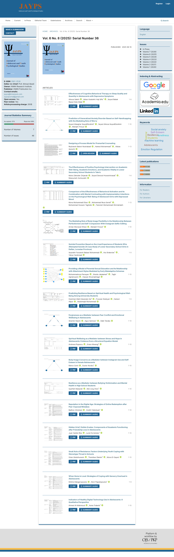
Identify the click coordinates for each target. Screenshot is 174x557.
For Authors (144, 194)
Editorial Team (41, 20)
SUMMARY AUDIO (90, 106)
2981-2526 (16, 81)
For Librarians (145, 198)
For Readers (144, 190)
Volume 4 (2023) (149, 59)
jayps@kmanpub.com (13, 94)
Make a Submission (15, 29)
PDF (74, 106)
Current (17, 20)
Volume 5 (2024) (149, 57)
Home (7, 20)
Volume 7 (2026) (148, 52)
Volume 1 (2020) (148, 67)
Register (159, 4)
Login (168, 4)
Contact (10, 33)
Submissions (56, 20)
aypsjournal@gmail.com (14, 97)
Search (79, 20)
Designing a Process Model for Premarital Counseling (92, 143)
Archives (68, 20)
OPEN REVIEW (89, 153)
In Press (27, 20)
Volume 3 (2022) (148, 62)
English (143, 34)
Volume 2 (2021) (148, 64)
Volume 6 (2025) (149, 54)
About (88, 20)
